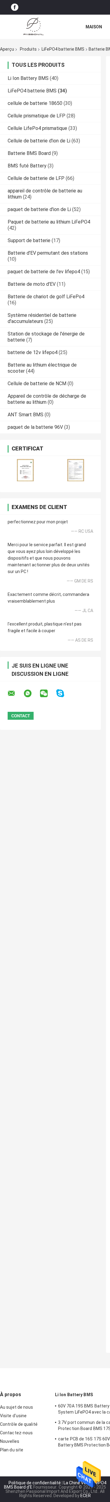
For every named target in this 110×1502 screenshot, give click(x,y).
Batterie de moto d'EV (32, 284)
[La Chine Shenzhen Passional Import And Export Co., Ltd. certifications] (25, 470)
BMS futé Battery (27, 166)
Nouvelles (9, 1441)
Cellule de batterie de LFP (36, 178)
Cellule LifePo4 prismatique (37, 128)
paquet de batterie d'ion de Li (39, 209)
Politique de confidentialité (35, 1482)
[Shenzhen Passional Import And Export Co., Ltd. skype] (64, 693)
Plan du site (11, 1449)
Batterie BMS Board (29, 153)
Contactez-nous (16, 1432)
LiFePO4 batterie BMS (63, 49)
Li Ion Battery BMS (28, 78)
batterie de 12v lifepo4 (32, 352)
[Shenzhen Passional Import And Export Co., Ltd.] (33, 27)
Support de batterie (29, 240)
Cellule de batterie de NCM (37, 383)
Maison (94, 26)
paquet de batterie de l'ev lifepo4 (44, 271)
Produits (28, 49)
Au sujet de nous (16, 1407)
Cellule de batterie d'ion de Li (39, 141)
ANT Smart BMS (25, 415)
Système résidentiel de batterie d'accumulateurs (42, 318)
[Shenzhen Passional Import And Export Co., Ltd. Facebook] (14, 7)
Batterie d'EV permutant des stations (48, 253)
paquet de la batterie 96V (35, 427)
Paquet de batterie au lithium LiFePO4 (49, 222)
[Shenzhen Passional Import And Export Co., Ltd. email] (15, 693)
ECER (85, 1495)
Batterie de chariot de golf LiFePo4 (46, 296)
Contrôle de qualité (19, 1424)
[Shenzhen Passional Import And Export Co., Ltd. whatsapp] (31, 693)
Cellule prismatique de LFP (36, 116)
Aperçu (7, 49)
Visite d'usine (13, 1415)
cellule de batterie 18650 (35, 103)
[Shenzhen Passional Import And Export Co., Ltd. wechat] (47, 693)
